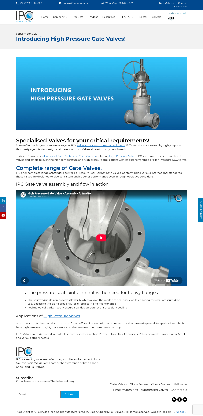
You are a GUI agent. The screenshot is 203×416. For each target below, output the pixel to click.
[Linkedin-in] (174, 399)
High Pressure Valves (122, 156)
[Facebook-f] (179, 399)
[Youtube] (184, 399)
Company (58, 17)
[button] (60, 17)
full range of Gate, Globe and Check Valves (68, 156)
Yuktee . (181, 411)
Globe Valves (139, 384)
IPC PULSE (128, 17)
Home (45, 17)
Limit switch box (125, 390)
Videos (94, 17)
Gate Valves (118, 384)
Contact (156, 17)
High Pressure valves (62, 316)
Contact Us (179, 390)
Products (77, 17)
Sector (143, 17)
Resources (108, 17)
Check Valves (160, 384)
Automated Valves (154, 390)
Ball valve (180, 384)
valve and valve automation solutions (101, 145)
